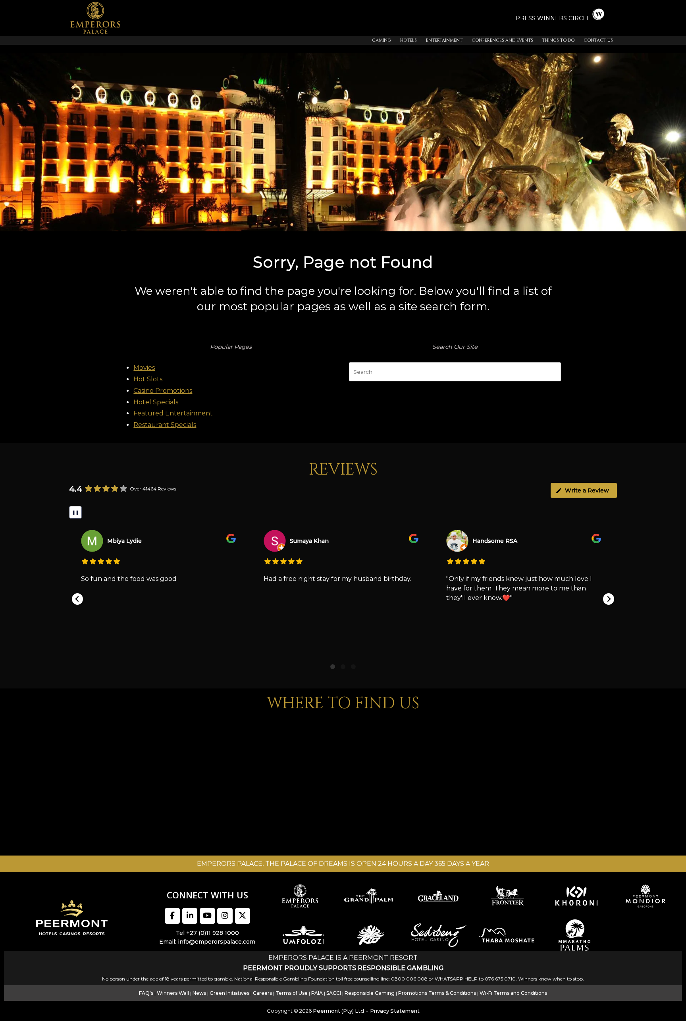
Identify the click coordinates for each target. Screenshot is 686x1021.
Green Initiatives (229, 993)
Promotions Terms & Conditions (437, 993)
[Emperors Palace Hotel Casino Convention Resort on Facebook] (172, 916)
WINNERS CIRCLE (563, 18)
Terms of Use (292, 993)
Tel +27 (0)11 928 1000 (207, 932)
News (199, 993)
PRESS (526, 18)
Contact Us (598, 40)
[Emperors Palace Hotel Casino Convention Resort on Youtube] (207, 916)
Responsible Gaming (370, 993)
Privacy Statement (395, 1011)
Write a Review (587, 490)
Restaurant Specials (164, 425)
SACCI (333, 993)
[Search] (551, 370)
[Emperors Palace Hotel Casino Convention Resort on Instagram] (224, 916)
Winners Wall (173, 993)
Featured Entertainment (173, 413)
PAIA (317, 993)
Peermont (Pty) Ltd (338, 1011)
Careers (262, 993)
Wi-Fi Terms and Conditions (513, 993)
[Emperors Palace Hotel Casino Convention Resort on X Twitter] (242, 916)
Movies (144, 367)
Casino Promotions (162, 390)
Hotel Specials (155, 402)
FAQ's (146, 993)
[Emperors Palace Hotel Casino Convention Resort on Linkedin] (189, 916)
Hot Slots (147, 379)
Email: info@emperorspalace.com (207, 941)
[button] (77, 599)
